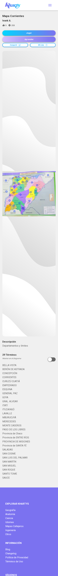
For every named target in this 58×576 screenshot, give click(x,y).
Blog (7, 549)
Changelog (10, 553)
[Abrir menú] (50, 5)
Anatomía (10, 514)
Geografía (10, 510)
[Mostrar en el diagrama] (52, 359)
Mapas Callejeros (14, 526)
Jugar (29, 33)
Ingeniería (10, 530)
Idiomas (9, 522)
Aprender (29, 39)
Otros (8, 534)
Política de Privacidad (16, 557)
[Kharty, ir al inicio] (14, 5)
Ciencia (9, 518)
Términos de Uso (14, 561)
